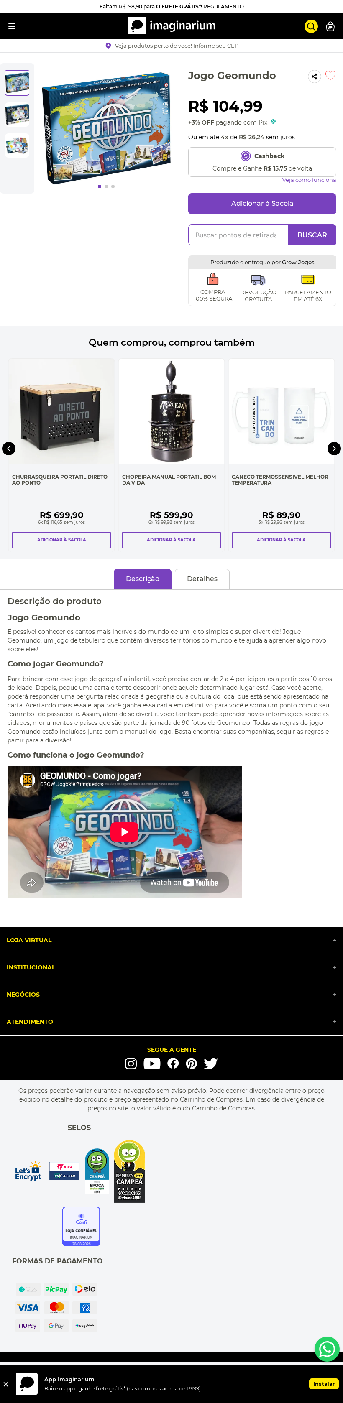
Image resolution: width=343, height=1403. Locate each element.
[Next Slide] (334, 448)
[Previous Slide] (8, 448)
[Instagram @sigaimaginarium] (131, 1063)
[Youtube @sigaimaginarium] (152, 1064)
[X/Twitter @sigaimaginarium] (211, 1063)
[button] (171, 45)
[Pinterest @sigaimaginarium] (191, 1063)
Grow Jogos (298, 262)
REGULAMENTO (223, 6)
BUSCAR (312, 235)
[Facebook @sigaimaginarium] (173, 1063)
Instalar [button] (324, 1383)
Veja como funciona (309, 180)
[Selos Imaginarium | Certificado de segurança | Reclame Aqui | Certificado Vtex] (79, 1171)
